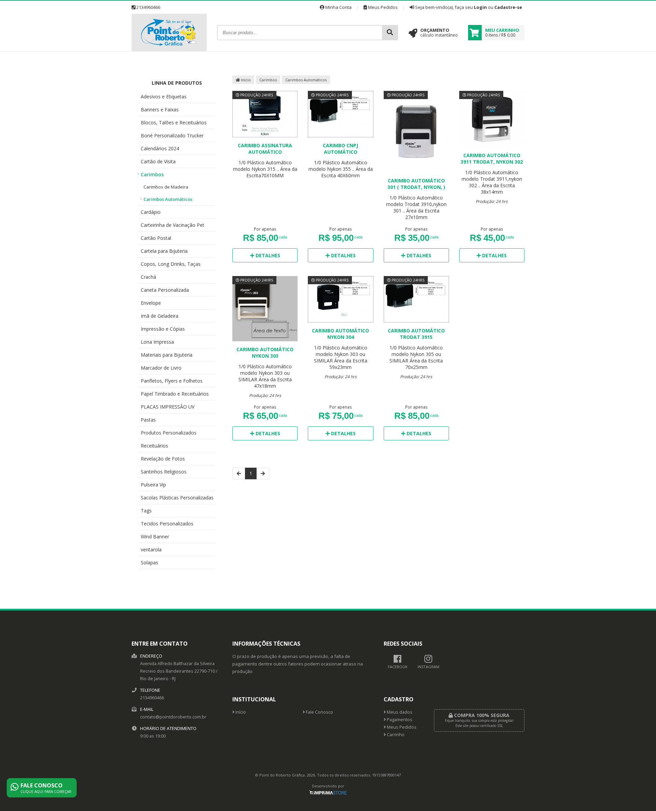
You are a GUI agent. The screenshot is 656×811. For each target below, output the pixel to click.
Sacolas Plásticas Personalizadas (177, 497)
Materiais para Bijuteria (166, 355)
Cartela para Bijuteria (164, 251)
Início (245, 79)
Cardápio (151, 212)
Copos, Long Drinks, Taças (171, 264)
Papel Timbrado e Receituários (175, 393)
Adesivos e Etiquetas (164, 96)
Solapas (149, 562)
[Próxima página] (262, 473)
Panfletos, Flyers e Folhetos (172, 380)
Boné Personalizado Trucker (172, 135)
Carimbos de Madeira (166, 187)
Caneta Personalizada (165, 290)
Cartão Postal (156, 238)
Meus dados (399, 712)
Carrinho (395, 735)
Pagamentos (399, 720)
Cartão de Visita (158, 161)
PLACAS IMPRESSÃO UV (167, 406)
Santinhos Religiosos (164, 471)
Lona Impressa (157, 342)
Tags (146, 510)
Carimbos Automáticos (168, 199)
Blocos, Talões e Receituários (174, 122)
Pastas (148, 419)
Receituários (154, 445)
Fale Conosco (319, 712)
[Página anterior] (238, 473)
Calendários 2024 (160, 148)
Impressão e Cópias (163, 329)
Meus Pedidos (382, 7)
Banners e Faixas (160, 109)
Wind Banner (155, 536)
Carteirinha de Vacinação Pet (172, 225)
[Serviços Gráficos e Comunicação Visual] (169, 49)
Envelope (151, 303)
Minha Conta (338, 7)
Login (480, 7)
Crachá (148, 277)
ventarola (151, 549)
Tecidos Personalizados (167, 523)
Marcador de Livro (161, 368)
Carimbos (152, 174)
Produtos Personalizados (168, 432)
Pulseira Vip (153, 484)
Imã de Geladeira (159, 316)
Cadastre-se (508, 7)
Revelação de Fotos (163, 458)
